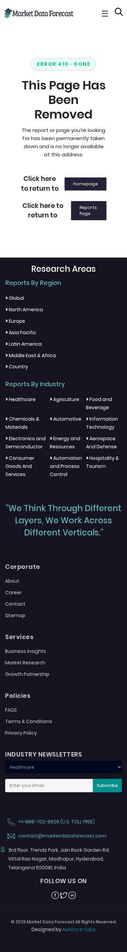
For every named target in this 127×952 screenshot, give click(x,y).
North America (24, 309)
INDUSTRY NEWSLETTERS (43, 754)
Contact (15, 604)
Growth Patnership (27, 674)
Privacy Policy (21, 733)
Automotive (65, 419)
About (12, 581)
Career (13, 592)
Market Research (25, 662)
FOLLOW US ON (63, 881)
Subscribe (107, 785)
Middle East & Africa (30, 355)
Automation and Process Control (66, 466)
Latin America (23, 344)
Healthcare (20, 399)
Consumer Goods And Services (19, 466)
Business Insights (25, 651)
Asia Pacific (20, 332)
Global (14, 298)
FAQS (11, 710)
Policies (17, 695)
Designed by (63, 929)
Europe (15, 321)
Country (16, 366)
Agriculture (64, 399)
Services (19, 637)
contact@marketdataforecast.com (61, 835)
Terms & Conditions (28, 721)
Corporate (22, 567)
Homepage (85, 184)
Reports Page (88, 210)
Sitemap (15, 615)
